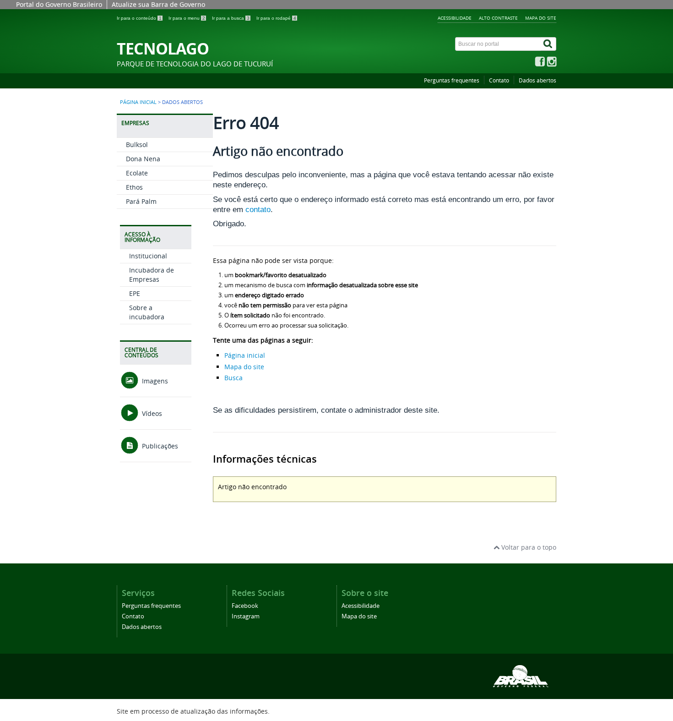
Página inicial (138, 102)
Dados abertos (537, 80)
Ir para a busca (231, 18)
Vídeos (151, 413)
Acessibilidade (455, 18)
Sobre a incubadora (146, 312)
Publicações (159, 446)
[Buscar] (548, 44)
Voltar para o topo (527, 547)
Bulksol (137, 144)
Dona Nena (143, 158)
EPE (134, 293)
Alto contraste (498, 18)
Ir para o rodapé (276, 18)
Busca (233, 377)
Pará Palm (141, 201)
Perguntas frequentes (451, 80)
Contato (499, 80)
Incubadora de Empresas (151, 275)
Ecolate (137, 173)
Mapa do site (540, 18)
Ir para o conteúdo (139, 18)
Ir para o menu (186, 18)
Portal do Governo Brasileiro (59, 4)
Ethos (134, 187)
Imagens (154, 381)
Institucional (148, 255)
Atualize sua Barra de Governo (158, 4)
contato (258, 209)
